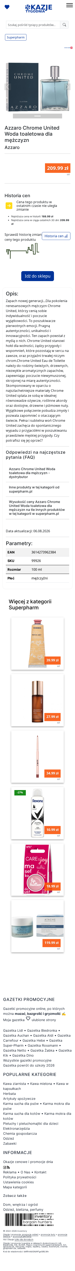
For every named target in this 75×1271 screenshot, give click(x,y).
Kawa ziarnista (14, 1084)
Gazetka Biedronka (42, 1030)
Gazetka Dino (23, 1055)
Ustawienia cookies (18, 1182)
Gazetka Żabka (42, 1050)
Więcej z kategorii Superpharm (30, 604)
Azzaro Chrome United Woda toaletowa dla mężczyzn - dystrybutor (32, 473)
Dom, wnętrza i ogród (20, 1204)
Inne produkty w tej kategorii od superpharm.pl (34, 489)
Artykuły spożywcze (19, 1098)
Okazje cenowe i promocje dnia (28, 1162)
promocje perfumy (22, 1236)
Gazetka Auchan (16, 1035)
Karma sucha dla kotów (21, 1113)
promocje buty (48, 1234)
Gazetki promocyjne (19, 1009)
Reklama (9, 1172)
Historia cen (54, 236)
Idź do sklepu (37, 276)
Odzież (8, 1138)
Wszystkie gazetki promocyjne (27, 1060)
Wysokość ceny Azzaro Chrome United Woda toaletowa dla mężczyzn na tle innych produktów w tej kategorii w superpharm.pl (37, 508)
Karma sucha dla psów (21, 1103)
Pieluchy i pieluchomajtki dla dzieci (30, 1123)
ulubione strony (41, 1020)
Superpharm (16, 37)
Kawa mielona (41, 1084)
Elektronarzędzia (16, 1128)
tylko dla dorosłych (24, 1239)
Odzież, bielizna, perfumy (23, 1209)
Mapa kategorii (15, 1187)
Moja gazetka (14, 1020)
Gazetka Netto (14, 1050)
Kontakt (40, 1172)
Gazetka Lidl (13, 1030)
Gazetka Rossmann (43, 1045)
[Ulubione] (7, 7)
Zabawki (9, 1143)
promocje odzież (30, 1234)
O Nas (25, 1172)
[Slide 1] (37, 116)
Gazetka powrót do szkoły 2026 (29, 1065)
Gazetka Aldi (43, 1035)
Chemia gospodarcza (20, 1133)
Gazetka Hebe (33, 1040)
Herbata (9, 1094)
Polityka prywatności (19, 1177)
